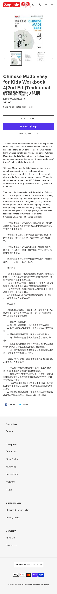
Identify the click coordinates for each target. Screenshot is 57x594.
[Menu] (52, 5)
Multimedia (11, 466)
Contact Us (11, 545)
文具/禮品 (10, 482)
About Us (10, 537)
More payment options (28, 133)
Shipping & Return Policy (18, 510)
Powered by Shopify (41, 584)
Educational (11, 451)
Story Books (12, 459)
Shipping (7, 107)
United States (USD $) (27, 564)
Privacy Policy (13, 517)
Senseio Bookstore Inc (24, 584)
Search (9, 431)
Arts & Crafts (12, 474)
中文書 (9, 490)
